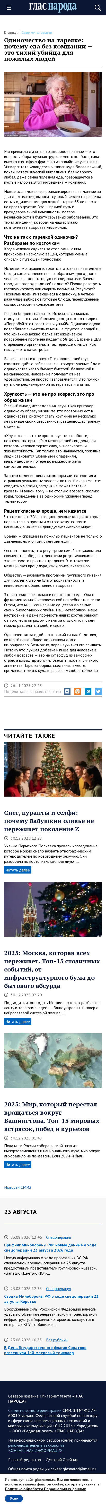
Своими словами (36, 32)
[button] (67, 691)
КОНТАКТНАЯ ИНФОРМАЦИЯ (35, 1450)
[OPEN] (10, 7)
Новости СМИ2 (17, 1187)
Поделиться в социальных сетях (32, 691)
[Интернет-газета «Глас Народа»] (53, 8)
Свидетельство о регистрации (34, 1410)
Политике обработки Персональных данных (45, 1488)
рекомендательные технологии (36, 1445)
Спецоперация (58, 1237)
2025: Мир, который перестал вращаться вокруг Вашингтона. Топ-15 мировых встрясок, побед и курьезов (52, 1116)
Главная (11, 32)
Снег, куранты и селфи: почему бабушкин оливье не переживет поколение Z (49, 820)
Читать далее (18, 870)
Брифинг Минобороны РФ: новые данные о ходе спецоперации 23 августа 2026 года (50, 1247)
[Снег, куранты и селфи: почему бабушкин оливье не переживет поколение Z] (53, 771)
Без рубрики (56, 1339)
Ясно (14, 1498)
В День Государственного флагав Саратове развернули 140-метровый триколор (45, 1350)
